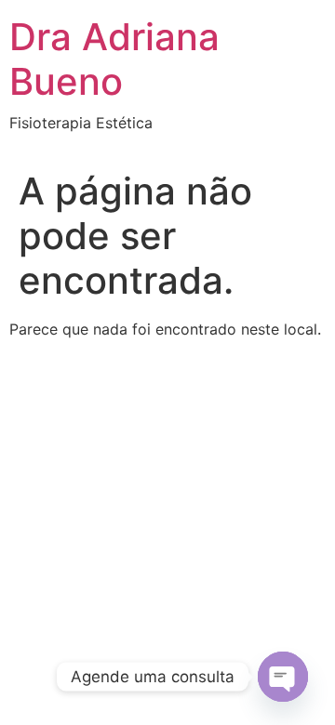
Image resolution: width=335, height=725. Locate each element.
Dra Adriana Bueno (114, 59)
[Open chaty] (283, 677)
